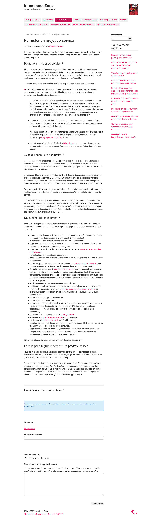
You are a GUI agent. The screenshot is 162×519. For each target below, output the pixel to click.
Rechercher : (117, 35)
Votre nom (28, 422)
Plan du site (29, 514)
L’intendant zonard (56, 46)
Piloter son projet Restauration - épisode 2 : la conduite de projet (124, 101)
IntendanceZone (39, 6)
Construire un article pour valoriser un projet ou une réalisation (122, 127)
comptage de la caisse (63, 269)
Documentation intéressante (85, 20)
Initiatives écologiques (60, 24)
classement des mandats (85, 264)
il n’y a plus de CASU (50, 138)
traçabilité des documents (51, 317)
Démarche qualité (63, 20)
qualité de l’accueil (50, 320)
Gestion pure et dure (108, 20)
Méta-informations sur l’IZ (83, 24)
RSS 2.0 (59, 514)
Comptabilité (48, 20)
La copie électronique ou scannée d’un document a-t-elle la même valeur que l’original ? (124, 91)
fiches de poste (69, 143)
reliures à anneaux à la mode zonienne (78, 289)
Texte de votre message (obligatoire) (40, 464)
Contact (51, 514)
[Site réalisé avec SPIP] (134, 512)
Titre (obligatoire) (31, 455)
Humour (123, 20)
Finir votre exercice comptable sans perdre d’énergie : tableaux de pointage (124, 65)
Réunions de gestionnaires (108, 24)
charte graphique (67, 315)
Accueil (26, 34)
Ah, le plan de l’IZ (32, 20)
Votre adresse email (33, 434)
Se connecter (29, 429)
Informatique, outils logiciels (36, 24)
